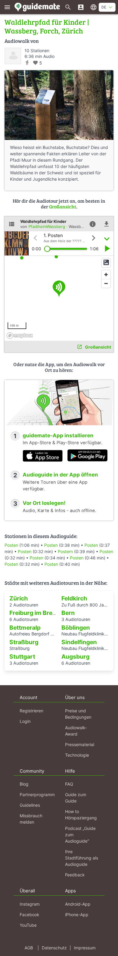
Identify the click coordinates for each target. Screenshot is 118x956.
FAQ (69, 784)
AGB (29, 947)
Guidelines (30, 805)
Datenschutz (54, 947)
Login (25, 721)
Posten (11, 545)
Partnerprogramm (37, 794)
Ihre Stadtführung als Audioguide (81, 858)
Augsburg (75, 656)
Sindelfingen (79, 642)
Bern (68, 612)
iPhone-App (76, 914)
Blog (24, 784)
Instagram (30, 904)
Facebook (29, 914)
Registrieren (31, 710)
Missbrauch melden (31, 819)
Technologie (77, 755)
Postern (65, 551)
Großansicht (62, 206)
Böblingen (75, 627)
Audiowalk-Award (76, 730)
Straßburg (23, 642)
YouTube (28, 925)
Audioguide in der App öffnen (60, 475)
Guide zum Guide (75, 797)
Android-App (77, 904)
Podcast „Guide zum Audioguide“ (80, 835)
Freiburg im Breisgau (38, 612)
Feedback (75, 874)
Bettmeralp (25, 627)
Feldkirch (74, 598)
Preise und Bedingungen (78, 714)
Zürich (18, 598)
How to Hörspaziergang (81, 814)
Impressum (85, 947)
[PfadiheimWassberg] (13, 56)
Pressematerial (79, 744)
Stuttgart (22, 656)
